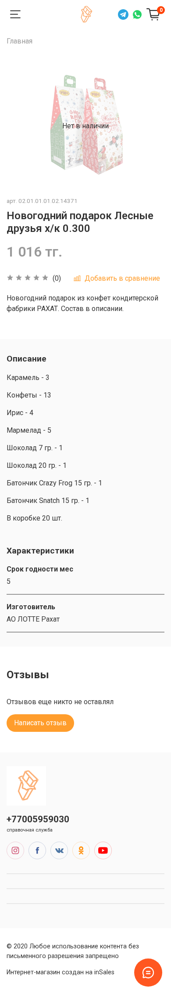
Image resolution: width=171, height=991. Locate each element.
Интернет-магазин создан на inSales (60, 972)
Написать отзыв (40, 723)
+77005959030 (38, 819)
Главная (19, 41)
